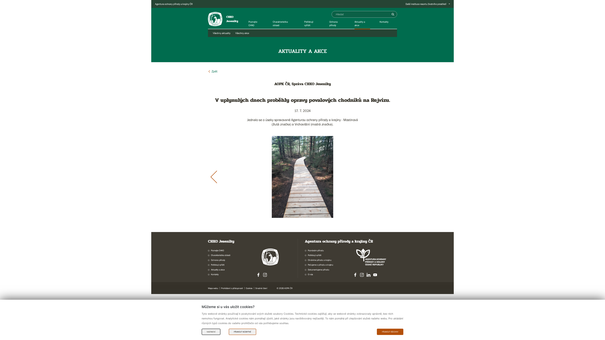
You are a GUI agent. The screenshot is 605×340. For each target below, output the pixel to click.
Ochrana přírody (218, 260)
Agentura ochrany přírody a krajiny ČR (174, 4)
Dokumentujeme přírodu (318, 269)
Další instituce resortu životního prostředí (426, 4)
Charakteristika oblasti (220, 255)
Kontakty (215, 274)
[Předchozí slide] (214, 177)
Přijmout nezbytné (242, 332)
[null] (212, 71)
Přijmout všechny (390, 332)
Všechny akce (242, 33)
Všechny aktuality (221, 33)
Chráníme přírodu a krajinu (319, 260)
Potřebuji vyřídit (217, 265)
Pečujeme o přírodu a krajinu (320, 265)
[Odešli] (393, 14)
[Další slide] (391, 177)
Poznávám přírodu (316, 250)
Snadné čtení (261, 288)
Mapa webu (213, 288)
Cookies (249, 288)
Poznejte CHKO (217, 250)
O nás (310, 274)
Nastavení (211, 332)
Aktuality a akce (218, 269)
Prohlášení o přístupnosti (232, 288)
